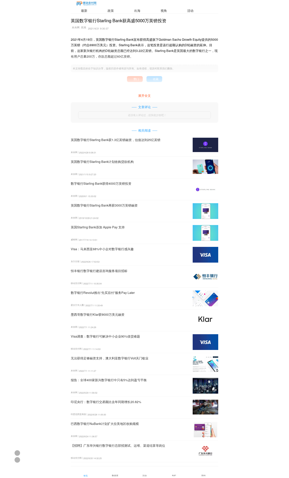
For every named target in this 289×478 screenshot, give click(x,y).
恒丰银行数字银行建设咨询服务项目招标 (99, 271)
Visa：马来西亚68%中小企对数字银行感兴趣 (102, 249)
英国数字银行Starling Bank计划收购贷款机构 (102, 161)
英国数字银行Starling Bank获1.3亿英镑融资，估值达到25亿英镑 (115, 139)
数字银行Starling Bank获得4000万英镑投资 (101, 183)
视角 (164, 10)
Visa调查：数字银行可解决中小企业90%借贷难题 (105, 336)
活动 (190, 10)
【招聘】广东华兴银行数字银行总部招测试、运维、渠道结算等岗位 (118, 445)
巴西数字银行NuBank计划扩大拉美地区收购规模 (105, 423)
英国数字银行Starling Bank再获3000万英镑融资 (104, 205)
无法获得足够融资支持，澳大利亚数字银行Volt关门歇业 (109, 358)
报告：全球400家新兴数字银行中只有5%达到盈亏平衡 (109, 380)
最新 (84, 10)
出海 (137, 10)
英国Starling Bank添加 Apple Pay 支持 (98, 227)
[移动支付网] (86, 4)
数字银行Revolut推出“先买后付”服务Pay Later (103, 292)
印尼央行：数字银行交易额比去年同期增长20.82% (106, 402)
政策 (111, 10)
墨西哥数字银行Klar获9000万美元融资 (97, 314)
